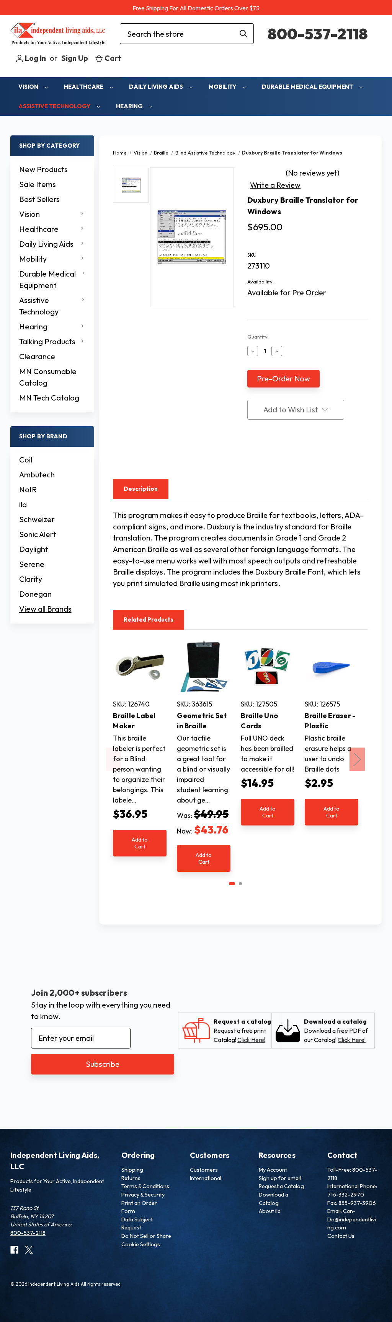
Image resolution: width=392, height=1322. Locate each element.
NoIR (28, 489)
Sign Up (74, 58)
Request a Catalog (281, 1186)
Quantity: (258, 337)
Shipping (132, 1169)
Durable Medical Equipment (308, 86)
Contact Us (340, 1235)
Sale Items (37, 184)
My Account (273, 1169)
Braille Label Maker (134, 720)
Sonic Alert (37, 534)
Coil (25, 459)
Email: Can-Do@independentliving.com (351, 1219)
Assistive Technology (54, 106)
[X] (280, 455)
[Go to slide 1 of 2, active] (232, 883)
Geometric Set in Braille (202, 720)
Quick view (139, 667)
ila (23, 504)
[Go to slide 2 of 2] (240, 883)
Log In (34, 58)
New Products (43, 169)
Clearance (37, 356)
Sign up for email (280, 1178)
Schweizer (37, 519)
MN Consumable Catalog (48, 376)
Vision (28, 86)
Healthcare (84, 86)
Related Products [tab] (148, 619)
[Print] (266, 455)
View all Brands (45, 609)
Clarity (30, 579)
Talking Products (47, 341)
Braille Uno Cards (259, 720)
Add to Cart (140, 843)
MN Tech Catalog (49, 397)
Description (141, 488)
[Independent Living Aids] (58, 34)
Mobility (223, 86)
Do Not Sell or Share (146, 1235)
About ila (270, 1211)
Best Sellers (39, 199)
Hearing (130, 106)
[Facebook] (251, 455)
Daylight (33, 549)
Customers (204, 1169)
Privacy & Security (143, 1194)
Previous (113, 759)
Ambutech (37, 474)
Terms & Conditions (145, 1186)
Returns (130, 1178)
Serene (31, 564)
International (205, 1178)
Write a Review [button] (275, 185)
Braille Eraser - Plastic (330, 720)
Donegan (35, 594)
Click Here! (251, 1040)
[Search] (243, 33)
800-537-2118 (318, 33)
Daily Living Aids (156, 86)
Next (357, 759)
